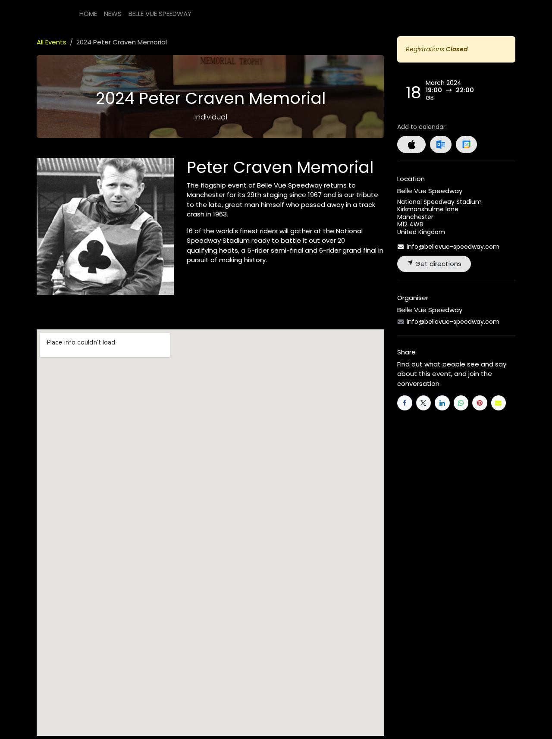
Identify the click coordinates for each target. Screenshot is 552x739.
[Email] (498, 402)
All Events (51, 42)
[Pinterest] (479, 402)
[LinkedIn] (442, 402)
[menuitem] (88, 14)
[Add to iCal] (411, 144)
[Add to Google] (466, 144)
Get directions (437, 263)
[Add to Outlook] (440, 144)
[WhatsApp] (461, 402)
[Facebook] (404, 402)
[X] (423, 402)
